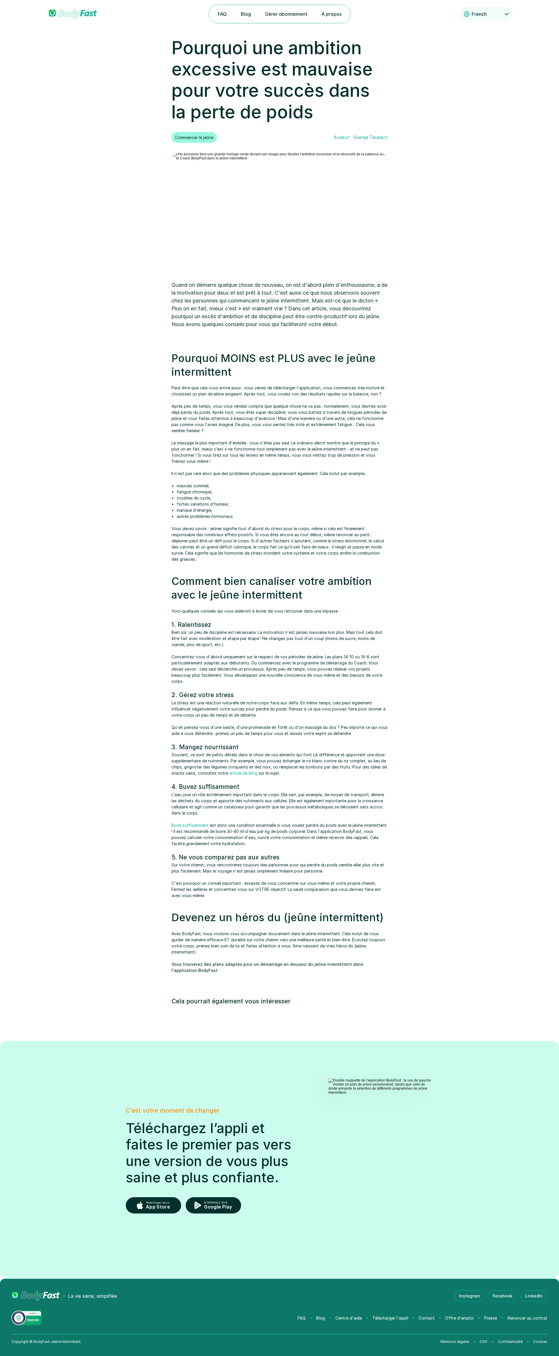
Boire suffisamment (190, 825)
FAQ (302, 1317)
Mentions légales (455, 1341)
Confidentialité (510, 1341)
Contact (427, 1317)
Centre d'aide (348, 1317)
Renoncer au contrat (527, 1317)
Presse (490, 1317)
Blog (320, 1317)
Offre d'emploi (459, 1317)
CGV (483, 1341)
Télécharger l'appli (390, 1317)
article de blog (243, 773)
